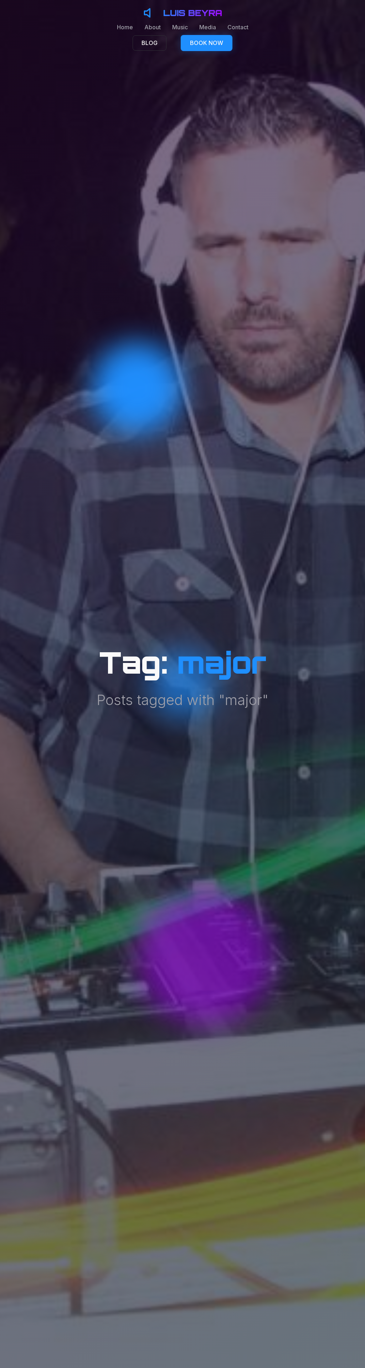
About (152, 27)
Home (125, 27)
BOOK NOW (206, 42)
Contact (237, 27)
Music (180, 27)
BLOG (150, 42)
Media (207, 27)
